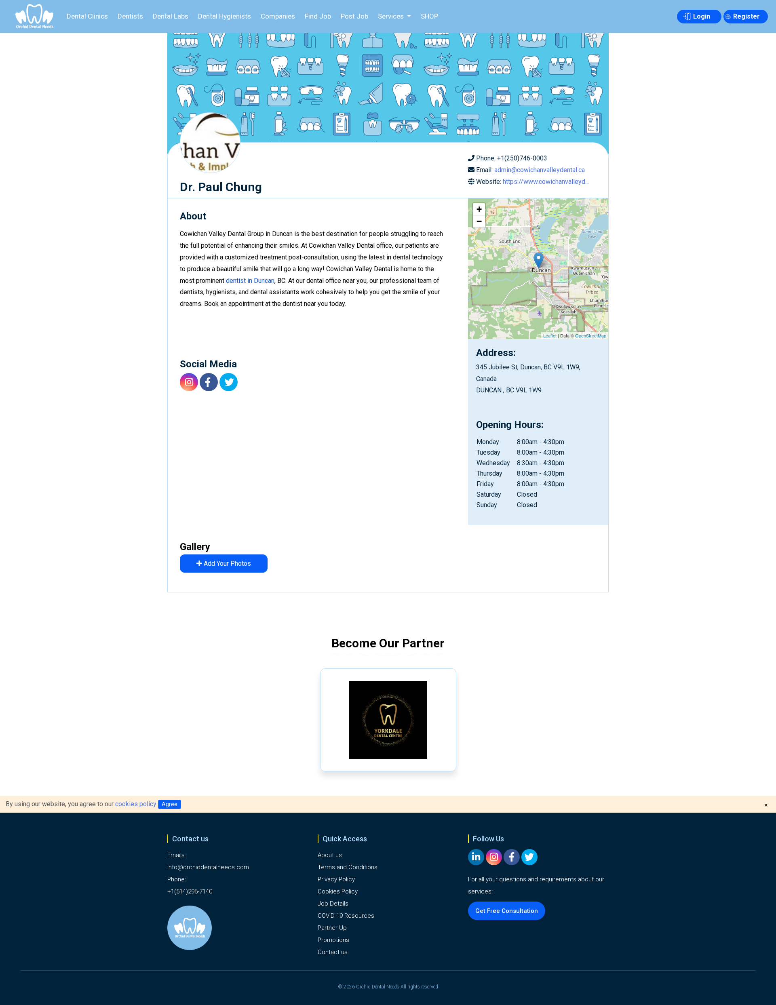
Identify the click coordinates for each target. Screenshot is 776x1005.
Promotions (333, 940)
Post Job (354, 16)
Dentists (130, 16)
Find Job (318, 16)
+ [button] (479, 209)
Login (701, 16)
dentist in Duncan (250, 280)
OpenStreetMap (590, 335)
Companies (278, 16)
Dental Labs (170, 16)
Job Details (333, 903)
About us (330, 855)
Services (391, 16)
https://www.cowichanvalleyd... (546, 181)
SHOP (429, 16)
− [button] (479, 221)
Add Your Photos (226, 563)
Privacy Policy (336, 879)
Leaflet (550, 335)
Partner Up (332, 927)
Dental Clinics (87, 16)
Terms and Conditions (347, 867)
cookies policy (135, 804)
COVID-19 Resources (346, 915)
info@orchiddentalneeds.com (208, 867)
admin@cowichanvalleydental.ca (539, 170)
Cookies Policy (338, 891)
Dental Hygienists (224, 16)
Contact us (333, 952)
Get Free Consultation (506, 910)
